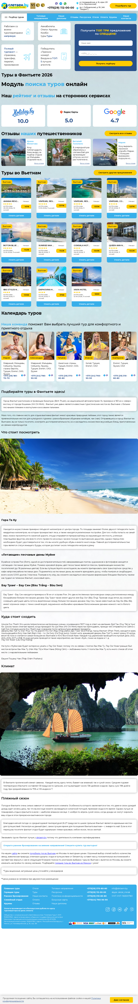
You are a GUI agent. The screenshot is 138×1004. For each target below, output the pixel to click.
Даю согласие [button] (121, 1000)
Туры (34, 892)
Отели (95, 17)
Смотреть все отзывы (120, 133)
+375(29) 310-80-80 (97, 896)
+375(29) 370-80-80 (97, 888)
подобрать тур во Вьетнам (43, 853)
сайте (14, 853)
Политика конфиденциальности (67, 896)
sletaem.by (41, 837)
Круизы (113, 17)
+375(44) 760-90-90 (97, 900)
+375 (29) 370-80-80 (65, 377)
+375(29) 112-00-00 (60, 7)
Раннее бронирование (16, 896)
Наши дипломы (61, 17)
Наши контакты (126, 17)
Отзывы (74, 17)
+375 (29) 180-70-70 (10, 377)
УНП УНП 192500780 (122, 896)
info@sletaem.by (120, 888)
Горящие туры (11, 892)
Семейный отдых (13, 900)
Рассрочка (85, 17)
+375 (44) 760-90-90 (93, 377)
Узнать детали (16, 215)
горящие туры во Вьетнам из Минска (73, 863)
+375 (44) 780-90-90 (38, 377)
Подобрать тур (123, 6)
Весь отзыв (39, 163)
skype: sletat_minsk (121, 892)
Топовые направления (41, 17)
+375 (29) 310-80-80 (120, 377)
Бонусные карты (60, 900)
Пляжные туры (12, 888)
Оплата (104, 17)
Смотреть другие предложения (115, 172)
